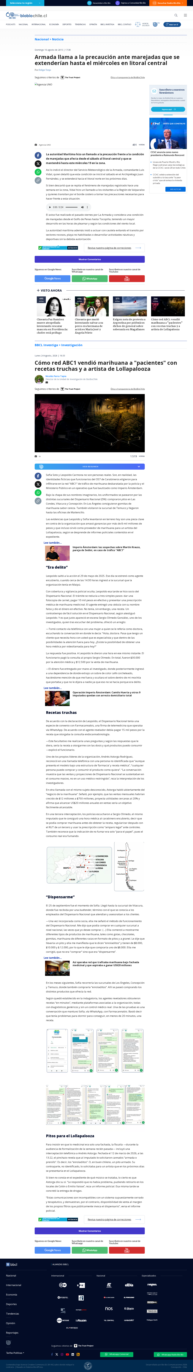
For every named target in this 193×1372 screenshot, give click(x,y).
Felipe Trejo (45, 70)
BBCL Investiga (107, 24)
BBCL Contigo (124, 24)
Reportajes (12, 1332)
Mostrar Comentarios (90, 259)
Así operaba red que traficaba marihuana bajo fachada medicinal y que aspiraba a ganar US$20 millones (106, 964)
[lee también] (58, 553)
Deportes (67, 24)
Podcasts (10, 24)
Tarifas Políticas (14, 1352)
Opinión (93, 24)
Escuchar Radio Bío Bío (169, 3)
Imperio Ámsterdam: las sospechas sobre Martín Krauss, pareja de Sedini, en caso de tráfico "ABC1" (107, 549)
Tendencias (80, 24)
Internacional (39, 24)
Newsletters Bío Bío (102, 3)
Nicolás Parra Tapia (56, 376)
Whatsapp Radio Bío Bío (172, 1354)
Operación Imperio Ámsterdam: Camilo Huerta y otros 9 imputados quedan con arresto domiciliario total (106, 694)
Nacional (23, 24)
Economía (54, 24)
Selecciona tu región (21, 3)
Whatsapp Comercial (118, 1354)
